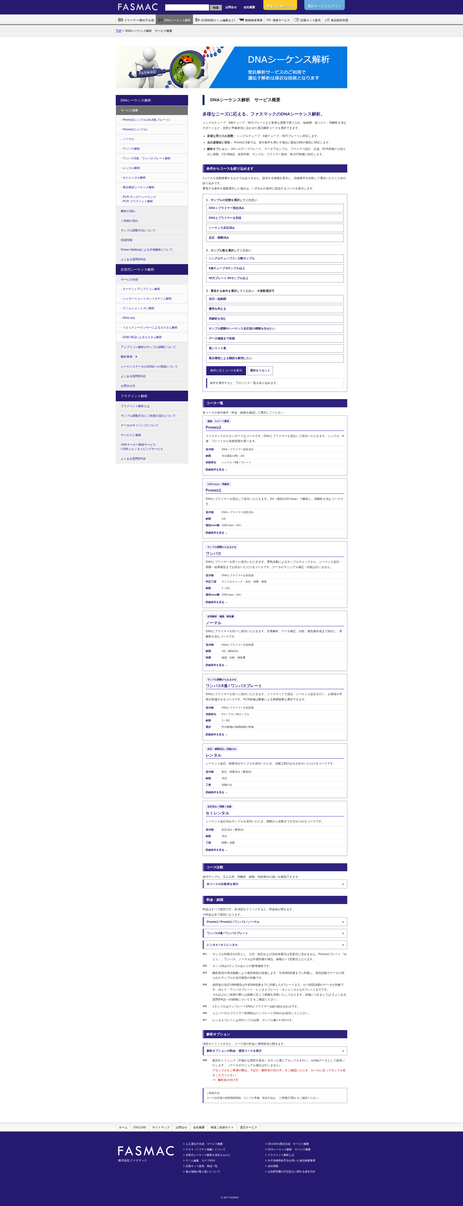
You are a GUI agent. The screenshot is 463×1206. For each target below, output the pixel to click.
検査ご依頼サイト (222, 1127)
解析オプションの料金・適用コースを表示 (234, 1050)
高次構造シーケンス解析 (139, 187)
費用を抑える (217, 308)
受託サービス (248, 1127)
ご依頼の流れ (288, 1097)
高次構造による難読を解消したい (230, 358)
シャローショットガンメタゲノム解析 (147, 298)
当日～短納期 (217, 299)
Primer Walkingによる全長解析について (147, 249)
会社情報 (273, 1166)
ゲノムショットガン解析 (139, 308)
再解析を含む (217, 318)
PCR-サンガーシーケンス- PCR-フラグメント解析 (138, 199)
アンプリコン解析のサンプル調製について (148, 347)
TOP (119, 31)
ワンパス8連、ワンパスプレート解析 (147, 158)
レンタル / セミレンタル (222, 944)
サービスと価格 (131, 435)
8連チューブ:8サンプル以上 (227, 268)
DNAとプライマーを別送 (225, 218)
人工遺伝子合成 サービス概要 (204, 1143)
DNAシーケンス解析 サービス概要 (289, 1149)
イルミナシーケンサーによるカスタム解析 (150, 327)
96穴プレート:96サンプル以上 (228, 278)
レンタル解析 (131, 168)
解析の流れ (128, 211)
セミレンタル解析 (134, 177)
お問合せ (231, 7)
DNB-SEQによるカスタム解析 (142, 337)
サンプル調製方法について (138, 230)
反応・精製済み (219, 237)
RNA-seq (129, 318)
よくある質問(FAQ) (133, 259)
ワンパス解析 (131, 148)
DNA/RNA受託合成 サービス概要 (288, 1143)
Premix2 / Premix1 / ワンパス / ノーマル (233, 922)
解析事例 (126, 356)
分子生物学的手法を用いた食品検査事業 (291, 1160)
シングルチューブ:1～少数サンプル (232, 258)
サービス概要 (129, 110)
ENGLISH (140, 1127)
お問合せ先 (128, 386)
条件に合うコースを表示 (226, 370)
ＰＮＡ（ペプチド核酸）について (205, 1149)
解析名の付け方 (228, 1080)
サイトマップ (161, 1127)
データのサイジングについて (139, 425)
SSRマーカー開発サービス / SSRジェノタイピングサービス (142, 447)
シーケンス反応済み (222, 227)
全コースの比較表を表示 (222, 884)
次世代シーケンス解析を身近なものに (208, 1154)
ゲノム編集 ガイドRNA (200, 1160)
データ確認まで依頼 (222, 338)
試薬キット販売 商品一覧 (202, 1166)
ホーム (123, 1127)
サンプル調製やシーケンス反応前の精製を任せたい (242, 328)
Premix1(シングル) (135, 129)
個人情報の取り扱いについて (203, 1171)
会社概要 (249, 7)
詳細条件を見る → (217, 469)
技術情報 (126, 240)
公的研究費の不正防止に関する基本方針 (291, 1171)
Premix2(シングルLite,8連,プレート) (146, 119)
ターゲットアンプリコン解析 (141, 289)
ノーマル (128, 139)
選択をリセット (260, 370)
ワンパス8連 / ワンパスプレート (227, 933)
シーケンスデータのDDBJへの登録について (149, 366)
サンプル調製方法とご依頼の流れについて (148, 415)
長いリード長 (217, 348)
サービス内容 (129, 279)
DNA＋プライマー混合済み (226, 208)
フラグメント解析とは (135, 406)
